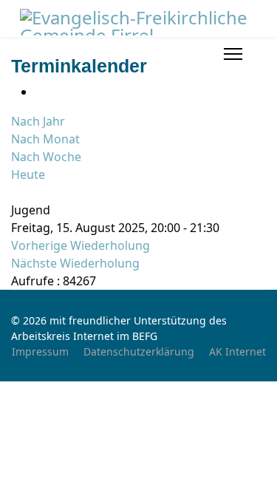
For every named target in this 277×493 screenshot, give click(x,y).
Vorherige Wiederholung (80, 245)
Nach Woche (46, 157)
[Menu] (233, 54)
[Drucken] (39, 92)
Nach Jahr (38, 121)
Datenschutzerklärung (138, 351)
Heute (28, 174)
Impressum (40, 351)
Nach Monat (45, 139)
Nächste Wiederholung (75, 263)
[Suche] (15, 192)
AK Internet (237, 351)
